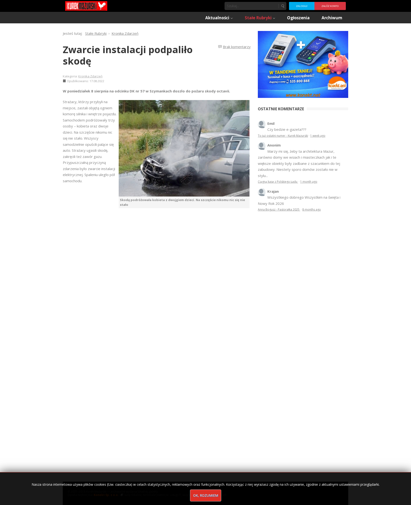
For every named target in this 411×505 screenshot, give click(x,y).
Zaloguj (301, 6)
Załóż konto (330, 6)
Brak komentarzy (237, 46)
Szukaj (283, 6)
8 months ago (311, 209)
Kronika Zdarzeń (90, 76)
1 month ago (308, 182)
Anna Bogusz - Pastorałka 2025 (279, 209)
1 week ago (317, 136)
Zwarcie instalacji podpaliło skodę (128, 55)
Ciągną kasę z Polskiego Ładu (278, 182)
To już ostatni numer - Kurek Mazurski (283, 136)
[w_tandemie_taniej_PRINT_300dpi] (303, 63)
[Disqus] (157, 275)
